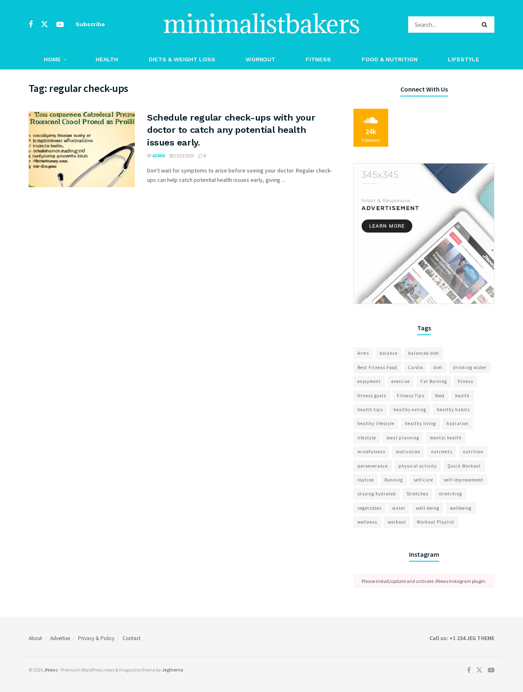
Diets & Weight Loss (182, 59)
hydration (458, 423)
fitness (465, 381)
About (35, 638)
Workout (260, 59)
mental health (446, 438)
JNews (51, 670)
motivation (408, 452)
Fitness (318, 59)
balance (389, 353)
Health (107, 59)
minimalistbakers (261, 24)
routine (366, 480)
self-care (423, 480)
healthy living (420, 423)
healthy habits (453, 409)
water (398, 508)
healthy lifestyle (376, 423)
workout (397, 522)
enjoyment (369, 381)
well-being (427, 508)
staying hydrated (377, 494)
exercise (400, 381)
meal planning (403, 438)
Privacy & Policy (96, 638)
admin (158, 156)
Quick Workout (464, 466)
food (440, 396)
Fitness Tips (411, 396)
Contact (132, 638)
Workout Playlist (435, 522)
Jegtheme (172, 670)
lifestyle (367, 438)
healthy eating (409, 409)
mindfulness (371, 452)
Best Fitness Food (377, 367)
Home (52, 59)
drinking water (470, 367)
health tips (370, 409)
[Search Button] (486, 24)
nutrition (473, 452)
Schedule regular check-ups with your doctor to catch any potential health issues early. (231, 130)
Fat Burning (433, 381)
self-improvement (463, 480)
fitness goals (372, 396)
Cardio (415, 367)
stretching (450, 494)
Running (393, 480)
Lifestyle (463, 59)
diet (438, 367)
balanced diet (423, 353)
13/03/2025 (183, 156)
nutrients (441, 452)
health (462, 396)
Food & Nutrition (390, 59)
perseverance (373, 466)
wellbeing (461, 508)
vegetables (370, 508)
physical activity (417, 466)
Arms (363, 353)
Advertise (60, 638)
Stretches (417, 494)
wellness (367, 522)
